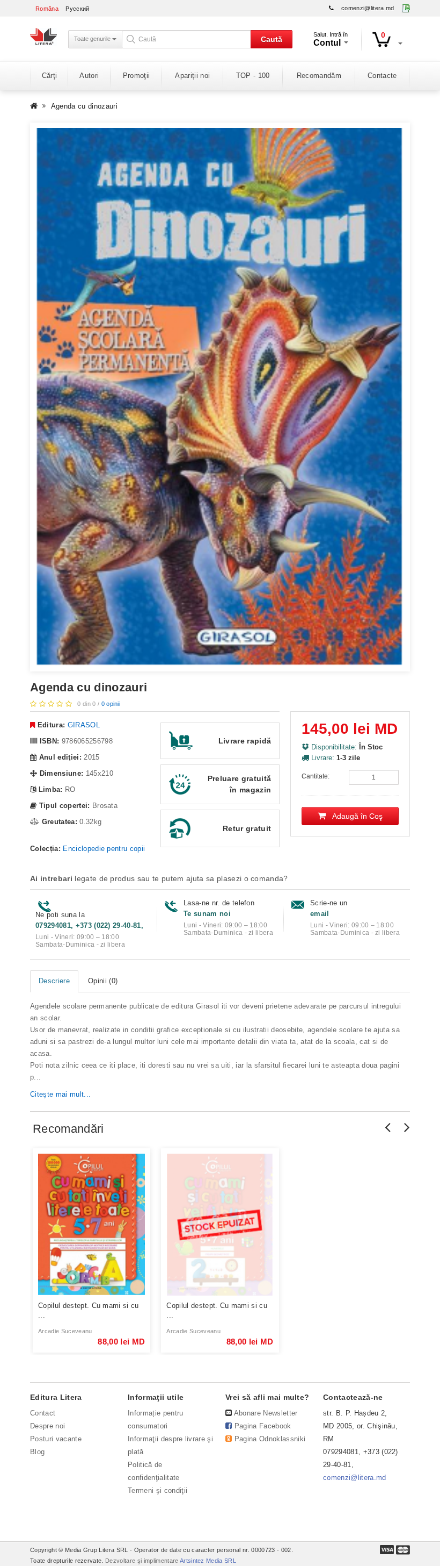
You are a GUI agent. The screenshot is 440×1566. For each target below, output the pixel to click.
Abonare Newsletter (266, 1413)
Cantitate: (315, 776)
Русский (77, 8)
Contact (42, 1413)
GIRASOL (84, 725)
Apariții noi (192, 75)
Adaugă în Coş (354, 816)
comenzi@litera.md (367, 8)
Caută (271, 39)
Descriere (54, 981)
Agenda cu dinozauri (84, 106)
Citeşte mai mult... (60, 1094)
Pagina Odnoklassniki (270, 1439)
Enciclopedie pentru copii (104, 849)
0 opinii (111, 703)
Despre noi (47, 1426)
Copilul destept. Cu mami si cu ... (88, 1310)
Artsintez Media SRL (208, 1560)
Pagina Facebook (262, 1426)
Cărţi (49, 75)
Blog (37, 1452)
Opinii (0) (103, 981)
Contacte (382, 75)
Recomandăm (319, 75)
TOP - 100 (253, 75)
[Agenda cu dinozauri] (220, 397)
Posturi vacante (56, 1439)
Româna (46, 8)
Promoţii (136, 75)
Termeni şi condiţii (157, 1490)
